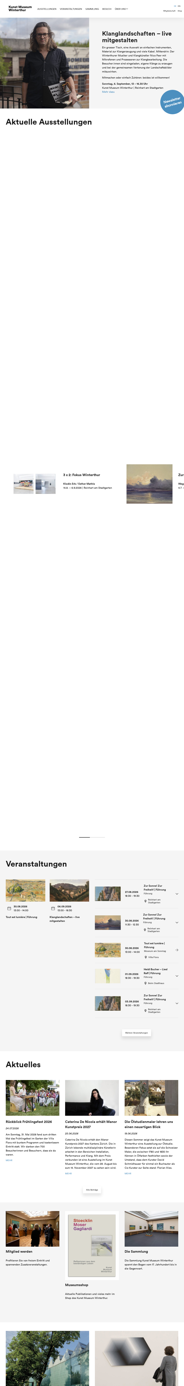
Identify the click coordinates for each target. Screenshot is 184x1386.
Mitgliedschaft (169, 11)
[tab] (136, 894)
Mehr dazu (108, 91)
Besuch (106, 8)
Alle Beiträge (92, 1190)
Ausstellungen (46, 8)
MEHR (9, 1160)
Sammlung (92, 8)
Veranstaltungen (71, 8)
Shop (180, 11)
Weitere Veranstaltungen (136, 1032)
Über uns (120, 8)
